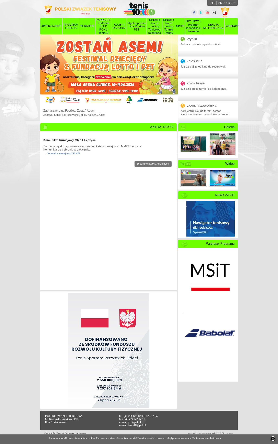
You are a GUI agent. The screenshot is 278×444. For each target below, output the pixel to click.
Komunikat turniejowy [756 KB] (63, 153)
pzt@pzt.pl (134, 422)
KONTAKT (232, 26)
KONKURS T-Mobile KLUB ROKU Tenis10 (103, 26)
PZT (212, 2)
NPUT (180, 26)
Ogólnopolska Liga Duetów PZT (137, 26)
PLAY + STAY (226, 2)
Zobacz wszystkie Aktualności (153, 163)
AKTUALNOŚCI (51, 26)
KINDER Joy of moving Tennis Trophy (168, 26)
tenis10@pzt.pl (137, 425)
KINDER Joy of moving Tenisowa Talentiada (154, 26)
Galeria (229, 127)
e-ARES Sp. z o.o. (223, 433)
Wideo (230, 163)
